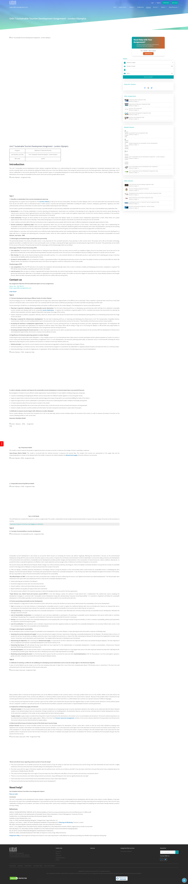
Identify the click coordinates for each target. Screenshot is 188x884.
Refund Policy (28, 865)
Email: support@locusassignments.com (20, 288)
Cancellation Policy (37, 865)
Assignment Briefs (60, 857)
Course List (58, 855)
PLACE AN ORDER (148, 77)
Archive (57, 860)
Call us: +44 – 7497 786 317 (16, 286)
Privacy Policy (12, 865)
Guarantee (20, 865)
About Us (58, 853)
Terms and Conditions (49, 865)
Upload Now (148, 53)
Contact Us (58, 851)
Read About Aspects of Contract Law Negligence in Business (26, 524)
